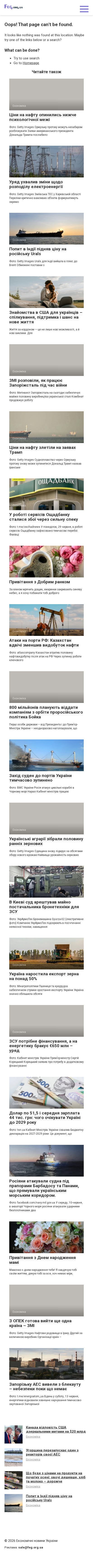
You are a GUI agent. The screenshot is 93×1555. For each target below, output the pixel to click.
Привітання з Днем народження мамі (42, 1260)
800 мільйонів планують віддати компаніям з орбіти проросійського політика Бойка (46, 712)
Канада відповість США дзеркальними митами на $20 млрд (56, 1429)
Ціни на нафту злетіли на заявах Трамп (42, 450)
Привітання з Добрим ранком (39, 581)
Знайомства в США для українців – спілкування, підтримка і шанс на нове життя (45, 317)
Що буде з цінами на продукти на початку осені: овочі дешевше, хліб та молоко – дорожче (56, 1477)
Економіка (33, 1436)
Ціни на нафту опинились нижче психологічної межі (42, 117)
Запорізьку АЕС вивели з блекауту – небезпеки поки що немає (45, 1387)
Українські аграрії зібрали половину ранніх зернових (46, 841)
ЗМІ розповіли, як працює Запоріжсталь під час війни (38, 383)
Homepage (31, 63)
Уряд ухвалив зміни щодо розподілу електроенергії (36, 184)
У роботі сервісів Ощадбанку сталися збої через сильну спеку (43, 517)
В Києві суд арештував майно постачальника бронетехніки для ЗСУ (44, 906)
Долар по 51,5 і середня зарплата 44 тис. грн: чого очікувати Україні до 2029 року (45, 1117)
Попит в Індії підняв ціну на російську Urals (37, 251)
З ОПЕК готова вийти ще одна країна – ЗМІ (40, 1323)
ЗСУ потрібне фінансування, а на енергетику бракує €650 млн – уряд (43, 1046)
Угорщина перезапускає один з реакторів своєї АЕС (52, 1452)
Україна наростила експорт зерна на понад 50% (44, 976)
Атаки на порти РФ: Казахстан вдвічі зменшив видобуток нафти (44, 643)
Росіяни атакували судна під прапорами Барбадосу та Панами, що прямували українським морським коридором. (44, 1188)
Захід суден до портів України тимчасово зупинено (40, 778)
